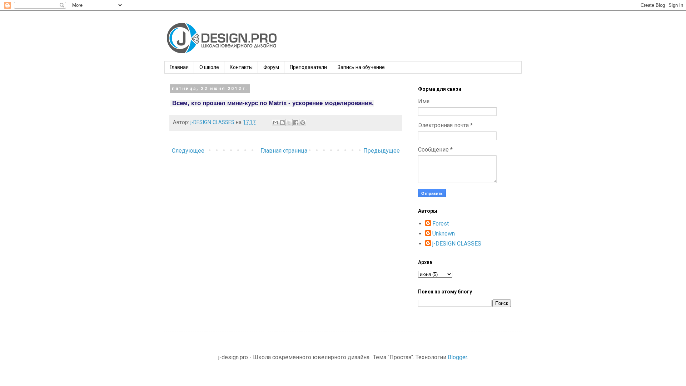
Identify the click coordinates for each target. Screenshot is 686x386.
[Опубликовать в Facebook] (295, 122)
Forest (440, 223)
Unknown (443, 233)
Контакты (241, 67)
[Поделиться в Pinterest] (302, 122)
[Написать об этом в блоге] (282, 122)
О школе (209, 67)
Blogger (457, 357)
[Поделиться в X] (289, 122)
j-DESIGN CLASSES (456, 243)
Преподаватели (308, 67)
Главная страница (283, 150)
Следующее (188, 150)
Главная (179, 67)
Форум (271, 67)
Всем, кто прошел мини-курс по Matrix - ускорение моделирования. (273, 103)
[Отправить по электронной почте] (275, 122)
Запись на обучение (361, 67)
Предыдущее (381, 150)
